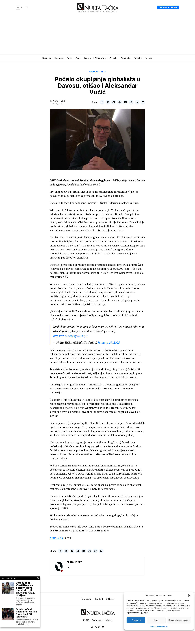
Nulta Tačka (59, 101)
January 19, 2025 (109, 342)
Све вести (94, 72)
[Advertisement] (97, 34)
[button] (189, 595)
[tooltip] (102, 102)
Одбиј (156, 620)
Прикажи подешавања (179, 620)
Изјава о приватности (158, 626)
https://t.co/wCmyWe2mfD (70, 336)
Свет (103, 72)
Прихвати (136, 620)
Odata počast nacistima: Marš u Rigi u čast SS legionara (26, 613)
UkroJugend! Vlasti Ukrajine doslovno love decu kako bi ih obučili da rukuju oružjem (25, 589)
